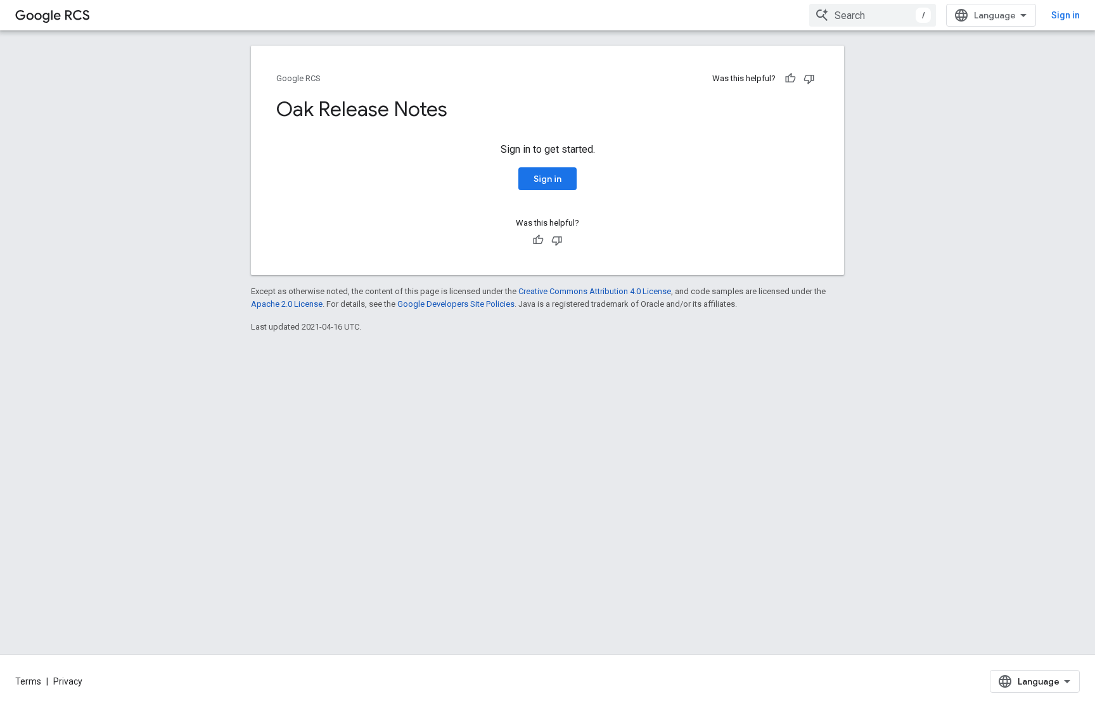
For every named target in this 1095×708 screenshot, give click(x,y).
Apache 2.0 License (287, 304)
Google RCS (298, 78)
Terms (28, 681)
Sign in (1065, 15)
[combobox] (872, 15)
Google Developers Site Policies (456, 304)
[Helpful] (790, 78)
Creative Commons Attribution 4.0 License (594, 291)
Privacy (67, 681)
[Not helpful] (809, 78)
